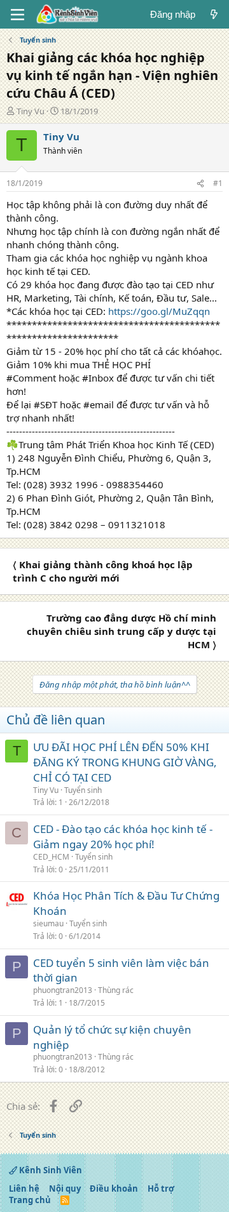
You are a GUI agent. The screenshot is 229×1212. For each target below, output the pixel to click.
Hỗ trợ (161, 1188)
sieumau (48, 923)
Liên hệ (24, 1188)
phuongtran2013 (62, 990)
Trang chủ (30, 1200)
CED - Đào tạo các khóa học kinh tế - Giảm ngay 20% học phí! (122, 836)
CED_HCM (51, 856)
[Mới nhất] (214, 14)
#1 (218, 183)
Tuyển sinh (83, 790)
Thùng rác (116, 990)
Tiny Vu (31, 111)
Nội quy (65, 1188)
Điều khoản (114, 1188)
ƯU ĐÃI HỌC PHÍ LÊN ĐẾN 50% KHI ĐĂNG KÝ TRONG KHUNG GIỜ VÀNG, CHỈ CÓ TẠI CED (125, 762)
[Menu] (17, 14)
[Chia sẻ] (200, 183)
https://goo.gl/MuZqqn (159, 311)
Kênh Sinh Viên (49, 1170)
